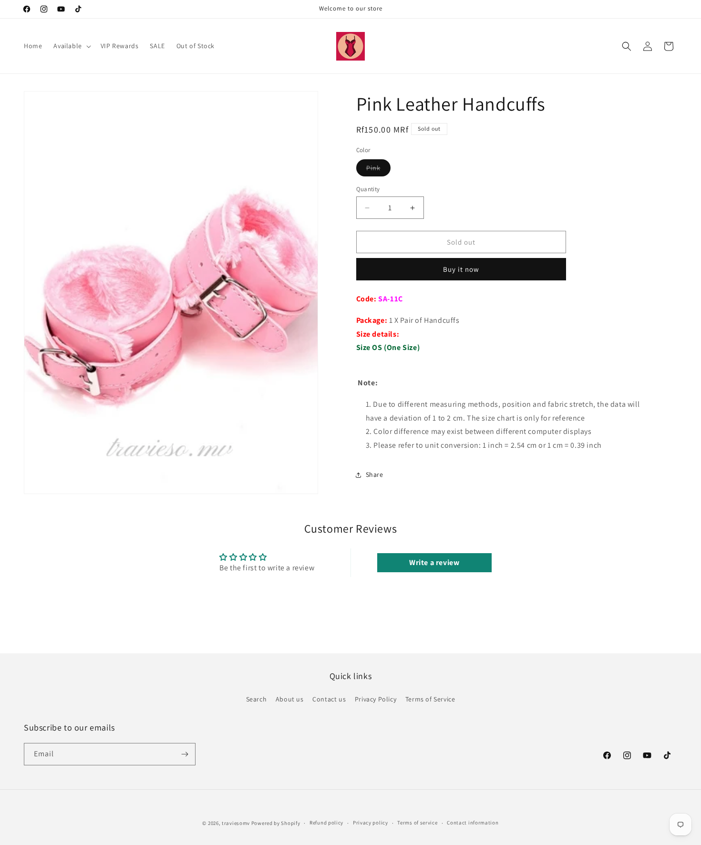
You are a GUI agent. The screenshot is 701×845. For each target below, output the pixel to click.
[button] (71, 46)
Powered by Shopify (275, 823)
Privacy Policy (375, 699)
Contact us (329, 699)
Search (256, 699)
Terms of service (417, 823)
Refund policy (326, 823)
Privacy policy (370, 823)
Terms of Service (430, 699)
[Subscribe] (184, 754)
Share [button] (374, 474)
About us (290, 699)
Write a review (434, 562)
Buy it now (461, 269)
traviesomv (236, 823)
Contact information (472, 823)
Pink (378, 169)
